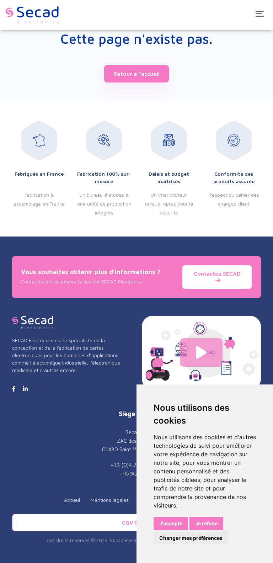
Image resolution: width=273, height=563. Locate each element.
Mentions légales (110, 500)
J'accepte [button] (170, 523)
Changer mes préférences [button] (191, 538)
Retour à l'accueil (136, 73)
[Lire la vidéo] (201, 352)
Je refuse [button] (206, 523)
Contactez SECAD (217, 273)
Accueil (72, 500)
